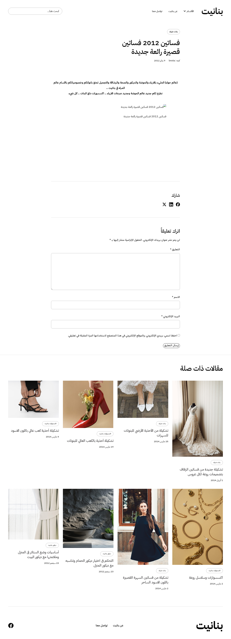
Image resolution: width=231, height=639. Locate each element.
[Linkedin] (171, 204)
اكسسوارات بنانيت (105, 434)
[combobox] (35, 11)
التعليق (175, 250)
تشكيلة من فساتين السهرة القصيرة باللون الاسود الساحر (145, 580)
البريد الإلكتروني (170, 317)
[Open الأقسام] (184, 11)
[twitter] (164, 204)
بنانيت (212, 11)
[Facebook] (11, 625)
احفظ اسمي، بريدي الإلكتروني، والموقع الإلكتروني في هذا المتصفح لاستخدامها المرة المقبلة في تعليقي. (122, 336)
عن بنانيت (118, 625)
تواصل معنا (102, 625)
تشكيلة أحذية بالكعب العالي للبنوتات (90, 440)
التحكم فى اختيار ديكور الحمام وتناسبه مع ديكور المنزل (89, 563)
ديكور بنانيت (107, 553)
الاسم (176, 297)
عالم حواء (171, 83)
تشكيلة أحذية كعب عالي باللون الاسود (35, 430)
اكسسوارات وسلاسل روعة (206, 577)
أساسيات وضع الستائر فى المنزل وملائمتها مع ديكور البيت (38, 554)
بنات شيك (173, 31)
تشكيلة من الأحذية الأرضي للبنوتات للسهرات (146, 433)
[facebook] (178, 204)
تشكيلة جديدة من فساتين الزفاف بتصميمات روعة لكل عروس (201, 472)
